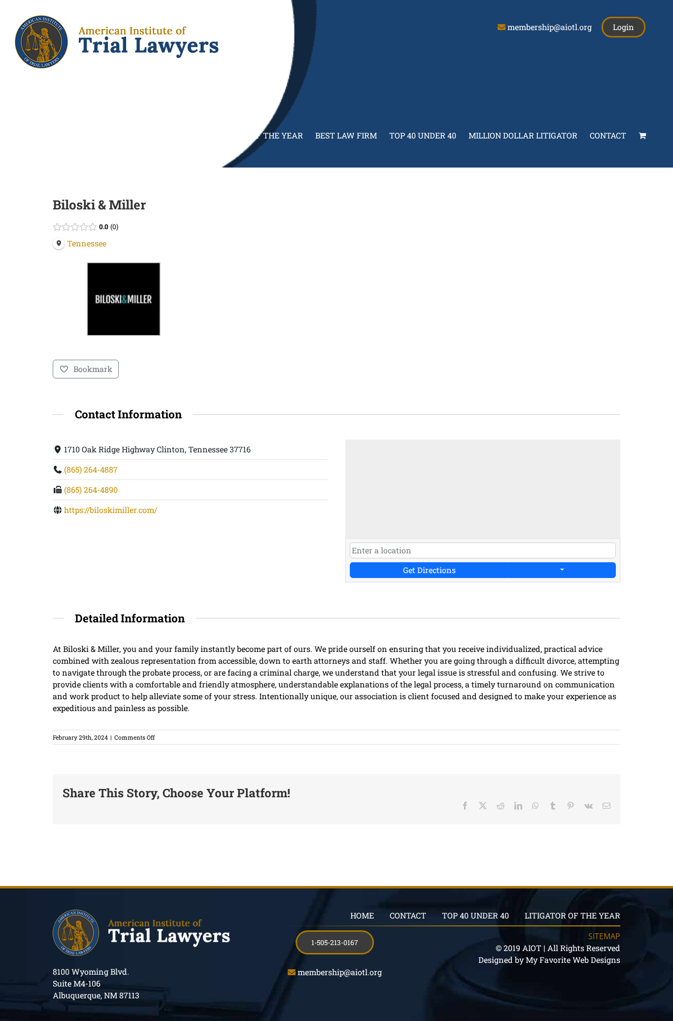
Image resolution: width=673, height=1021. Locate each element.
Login (623, 27)
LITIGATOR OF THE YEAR (572, 915)
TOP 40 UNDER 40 (475, 915)
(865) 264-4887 (91, 469)
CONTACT (408, 915)
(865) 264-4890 (91, 489)
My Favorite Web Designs (573, 959)
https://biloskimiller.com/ (110, 510)
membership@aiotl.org (549, 27)
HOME (362, 915)
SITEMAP (604, 936)
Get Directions (429, 570)
